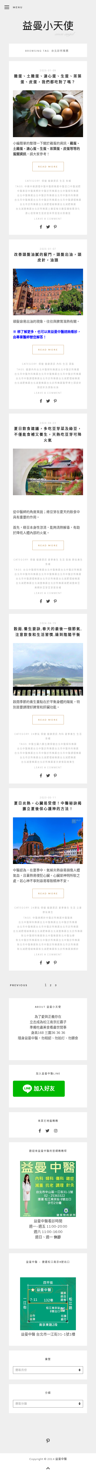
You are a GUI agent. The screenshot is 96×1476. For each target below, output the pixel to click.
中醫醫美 (67, 918)
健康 (28, 369)
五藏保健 (50, 744)
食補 (68, 181)
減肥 (66, 583)
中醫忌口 (64, 186)
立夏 (79, 908)
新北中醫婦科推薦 (32, 935)
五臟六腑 (39, 744)
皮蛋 (46, 213)
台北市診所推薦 (29, 204)
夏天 (56, 762)
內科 (59, 364)
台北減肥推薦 (68, 204)
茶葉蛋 (53, 213)
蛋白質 (61, 213)
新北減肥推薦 (47, 949)
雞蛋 (68, 213)
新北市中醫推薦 (26, 944)
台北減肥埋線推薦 (49, 204)
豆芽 (45, 587)
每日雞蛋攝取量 (65, 209)
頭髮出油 (53, 387)
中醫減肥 (75, 186)
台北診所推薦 (40, 209)
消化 (77, 209)
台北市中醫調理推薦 (69, 200)
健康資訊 (53, 181)
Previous (19, 985)
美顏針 (39, 587)
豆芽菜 (52, 587)
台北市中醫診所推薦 (45, 200)
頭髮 (71, 364)
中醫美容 (22, 191)
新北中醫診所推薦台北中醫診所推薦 (58, 940)
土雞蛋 (52, 209)
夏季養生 (53, 560)
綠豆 (77, 583)
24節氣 (35, 734)
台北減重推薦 (24, 209)
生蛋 (41, 213)
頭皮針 (77, 383)
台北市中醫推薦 (24, 200)
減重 (72, 583)
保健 (44, 181)
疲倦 (61, 762)
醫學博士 (68, 383)
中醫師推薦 (52, 186)
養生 (72, 762)
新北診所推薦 (63, 949)
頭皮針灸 (42, 387)
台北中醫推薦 (25, 195)
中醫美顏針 (34, 191)
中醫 (43, 186)
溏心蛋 (29, 213)
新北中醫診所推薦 (26, 940)
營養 (36, 213)
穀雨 (68, 560)
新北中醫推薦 (51, 935)
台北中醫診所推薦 (44, 195)
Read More (48, 166)
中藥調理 (35, 186)
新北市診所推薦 (69, 944)
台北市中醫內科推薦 (67, 195)
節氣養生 (77, 560)
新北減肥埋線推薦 (28, 949)
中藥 (27, 186)
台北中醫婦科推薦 (68, 191)
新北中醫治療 (67, 935)
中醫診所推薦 (49, 191)
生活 (62, 181)
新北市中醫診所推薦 (48, 944)
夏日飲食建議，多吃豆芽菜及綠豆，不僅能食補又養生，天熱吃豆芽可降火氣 (48, 434)
